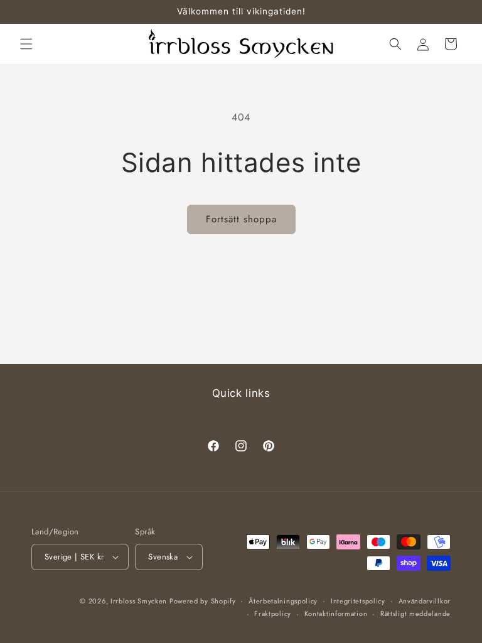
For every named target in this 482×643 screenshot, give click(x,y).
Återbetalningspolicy (283, 601)
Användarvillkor (425, 601)
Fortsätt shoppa (241, 219)
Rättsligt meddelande (415, 613)
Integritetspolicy (358, 601)
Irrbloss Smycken (139, 601)
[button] (26, 44)
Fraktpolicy (272, 613)
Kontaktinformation (336, 613)
